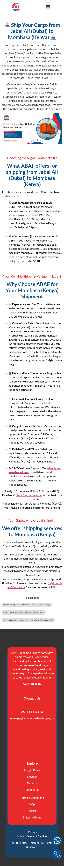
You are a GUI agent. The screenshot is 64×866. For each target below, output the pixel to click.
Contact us (18, 587)
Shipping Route (32, 817)
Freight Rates (32, 770)
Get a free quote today (29, 495)
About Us (32, 783)
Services (32, 776)
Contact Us (32, 789)
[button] (48, 7)
